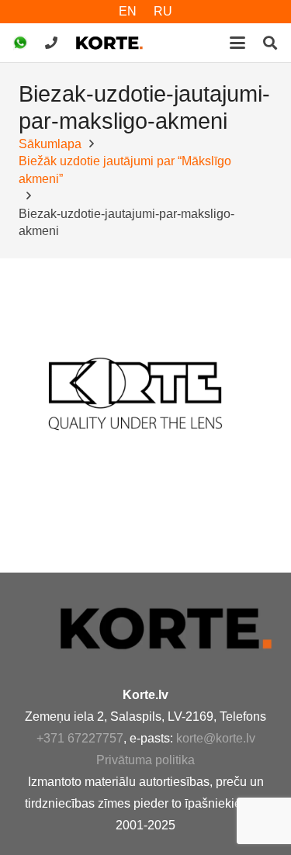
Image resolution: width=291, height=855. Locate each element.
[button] (237, 42)
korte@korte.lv (215, 738)
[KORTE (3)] (109, 42)
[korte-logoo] (164, 628)
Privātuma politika (145, 760)
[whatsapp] (20, 42)
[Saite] (51, 42)
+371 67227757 (79, 738)
